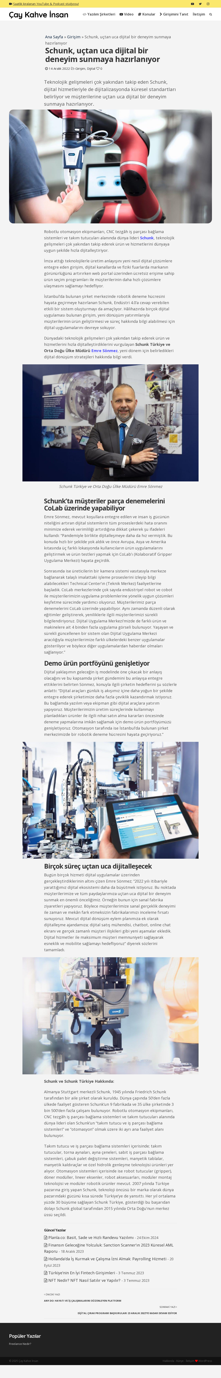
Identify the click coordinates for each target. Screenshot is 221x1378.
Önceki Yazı (82, 1297)
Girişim (74, 36)
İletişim (199, 14)
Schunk (147, 237)
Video (129, 14)
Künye (180, 1361)
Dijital (91, 68)
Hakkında (168, 1361)
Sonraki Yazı (127, 1310)
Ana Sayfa (54, 36)
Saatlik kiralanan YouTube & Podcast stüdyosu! (46, 4)
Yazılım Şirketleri (101, 14)
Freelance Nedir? (20, 1344)
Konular (148, 14)
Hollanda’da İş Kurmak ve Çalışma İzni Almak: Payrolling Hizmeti (107, 1258)
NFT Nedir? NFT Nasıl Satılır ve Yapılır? (84, 1280)
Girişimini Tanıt (175, 14)
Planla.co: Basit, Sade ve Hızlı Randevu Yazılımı (91, 1237)
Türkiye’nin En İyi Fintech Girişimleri (81, 1272)
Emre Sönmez (104, 350)
